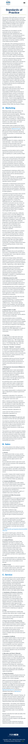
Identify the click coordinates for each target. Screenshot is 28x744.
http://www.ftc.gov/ (16, 128)
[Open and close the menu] (21, 2)
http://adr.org (18, 691)
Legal (22, 741)
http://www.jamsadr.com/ (8, 689)
